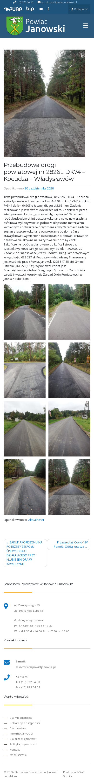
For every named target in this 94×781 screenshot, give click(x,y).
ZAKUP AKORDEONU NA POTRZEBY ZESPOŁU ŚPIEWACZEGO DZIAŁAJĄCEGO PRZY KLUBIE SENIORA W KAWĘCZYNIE (24, 553)
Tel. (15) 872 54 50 (28, 682)
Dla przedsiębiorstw (22, 739)
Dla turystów (18, 728)
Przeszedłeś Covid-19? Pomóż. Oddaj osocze (71, 544)
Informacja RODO (21, 733)
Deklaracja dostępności (25, 723)
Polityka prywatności (23, 744)
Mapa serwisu (18, 755)
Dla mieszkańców (21, 717)
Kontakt (15, 749)
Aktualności (36, 520)
